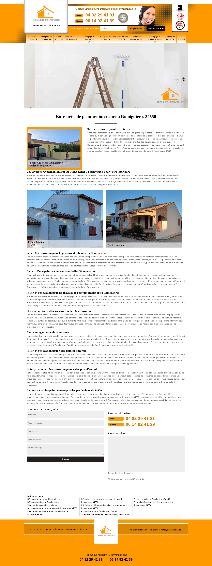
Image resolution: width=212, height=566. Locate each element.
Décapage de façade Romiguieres (43, 502)
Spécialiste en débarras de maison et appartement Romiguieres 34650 (103, 506)
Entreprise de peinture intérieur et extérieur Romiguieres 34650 (153, 503)
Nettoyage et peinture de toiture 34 (137, 39)
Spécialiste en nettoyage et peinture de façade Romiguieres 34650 (101, 500)
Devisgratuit (123, 17)
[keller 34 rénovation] (106, 530)
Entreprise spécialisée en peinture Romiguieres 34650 (105, 514)
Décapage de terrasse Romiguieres (43, 499)
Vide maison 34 (181, 38)
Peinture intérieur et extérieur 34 (72, 38)
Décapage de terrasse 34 (105, 38)
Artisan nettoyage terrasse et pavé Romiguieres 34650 (52, 508)
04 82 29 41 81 (100, 15)
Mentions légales (77, 530)
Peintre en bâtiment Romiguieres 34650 (152, 499)
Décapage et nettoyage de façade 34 (89, 39)
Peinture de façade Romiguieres (42, 505)
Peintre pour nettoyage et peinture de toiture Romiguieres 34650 (47, 512)
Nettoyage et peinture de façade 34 (155, 39)
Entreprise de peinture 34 (46, 38)
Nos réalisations (156, 28)
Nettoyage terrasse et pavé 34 (120, 38)
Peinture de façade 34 (170, 38)
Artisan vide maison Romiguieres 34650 (98, 511)
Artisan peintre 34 (59, 38)
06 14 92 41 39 (100, 20)
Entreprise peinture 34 (32, 38)
